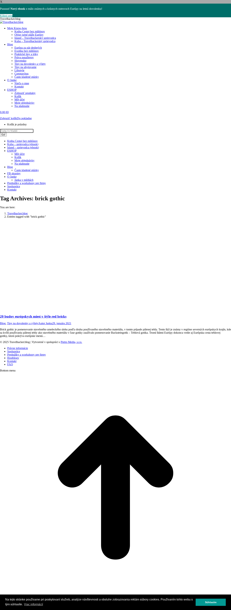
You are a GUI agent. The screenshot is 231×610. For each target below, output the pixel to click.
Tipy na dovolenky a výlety (22, 323)
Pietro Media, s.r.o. (71, 342)
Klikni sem (6, 15)
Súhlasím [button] (210, 602)
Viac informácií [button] (33, 604)
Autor (45, 323)
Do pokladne (24, 118)
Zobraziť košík (8, 118)
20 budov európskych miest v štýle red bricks (33, 316)
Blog (3, 323)
